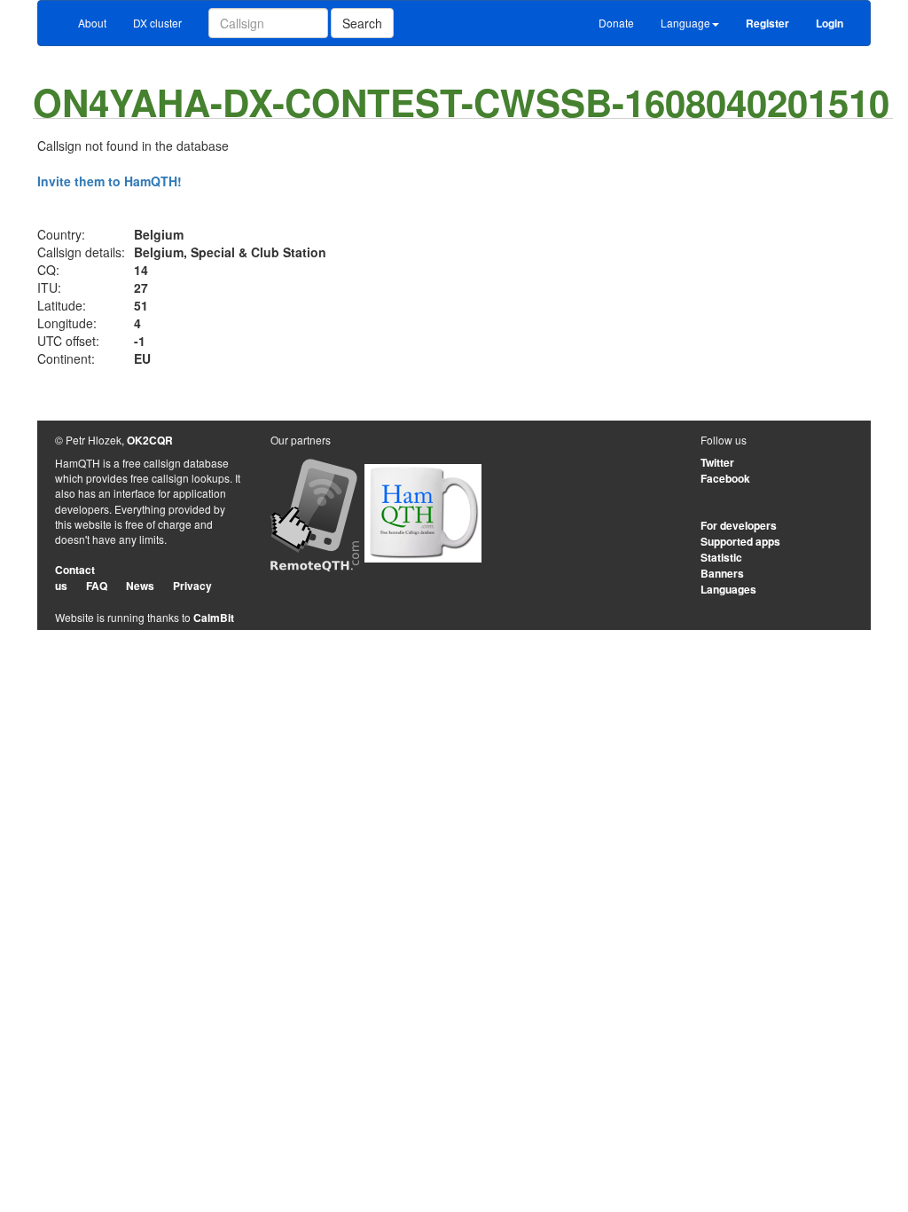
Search (362, 23)
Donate (616, 22)
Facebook (725, 478)
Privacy (192, 586)
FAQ (96, 586)
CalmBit (213, 618)
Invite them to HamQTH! (109, 181)
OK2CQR (150, 440)
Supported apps (740, 541)
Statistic (721, 557)
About (92, 22)
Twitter (717, 462)
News (140, 586)
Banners (722, 573)
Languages (728, 589)
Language (685, 22)
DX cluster (157, 22)
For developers (739, 525)
